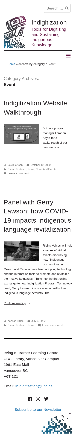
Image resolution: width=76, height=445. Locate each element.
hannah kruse (16, 320)
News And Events (46, 169)
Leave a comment (18, 173)
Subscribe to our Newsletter (38, 409)
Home (11, 64)
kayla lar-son (15, 164)
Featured (21, 169)
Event (11, 169)
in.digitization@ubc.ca (34, 386)
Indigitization (49, 22)
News (31, 169)
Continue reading (17, 303)
